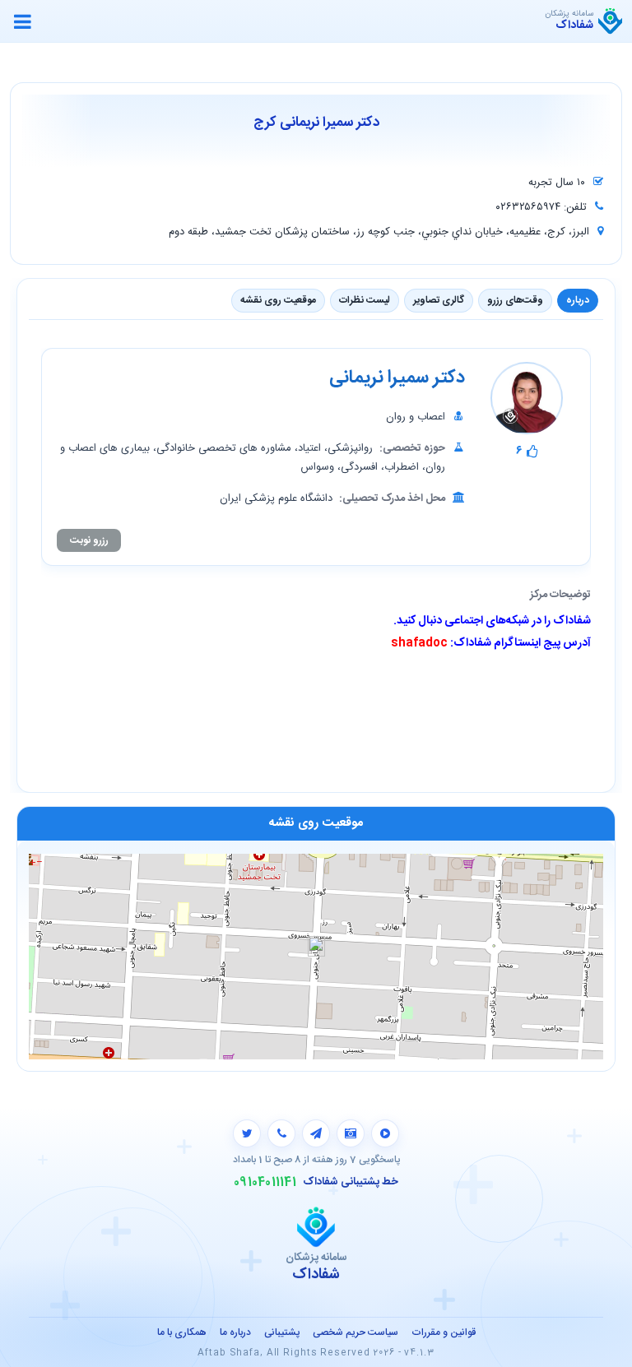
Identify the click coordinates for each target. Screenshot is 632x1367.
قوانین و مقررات (443, 1332)
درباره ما (235, 1332)
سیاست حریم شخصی (355, 1332)
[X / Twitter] (247, 1133)
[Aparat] (385, 1133)
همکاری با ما (182, 1332)
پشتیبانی (282, 1332)
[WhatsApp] (281, 1133)
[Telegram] (316, 1133)
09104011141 (265, 1183)
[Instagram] (351, 1133)
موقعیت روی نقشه (278, 300)
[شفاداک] (610, 21)
